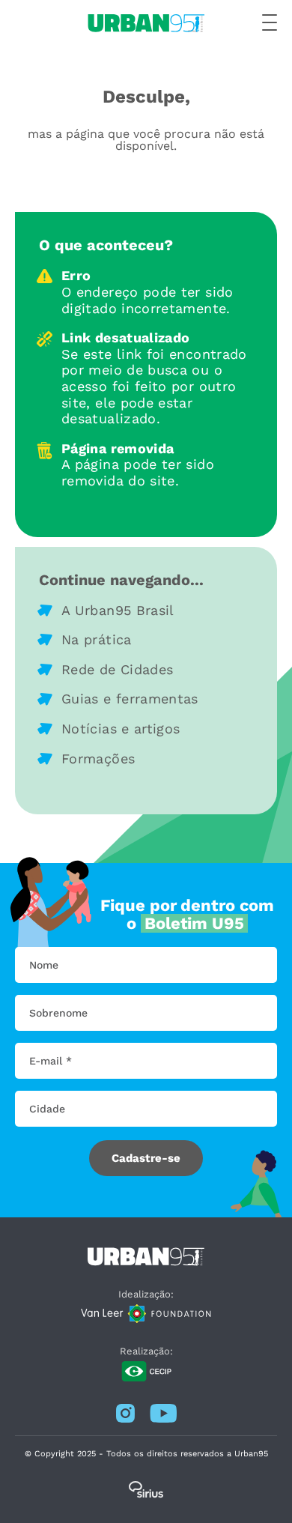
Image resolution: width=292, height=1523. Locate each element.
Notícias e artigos (120, 728)
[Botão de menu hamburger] (269, 23)
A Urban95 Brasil (117, 610)
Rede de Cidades (117, 669)
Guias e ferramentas (129, 698)
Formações (98, 758)
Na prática (96, 639)
